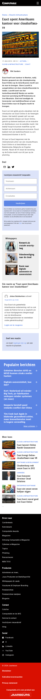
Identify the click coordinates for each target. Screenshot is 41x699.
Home (4, 15)
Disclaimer (6, 671)
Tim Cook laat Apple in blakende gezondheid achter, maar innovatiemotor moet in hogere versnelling (18, 418)
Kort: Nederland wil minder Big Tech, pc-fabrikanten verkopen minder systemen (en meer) (18, 395)
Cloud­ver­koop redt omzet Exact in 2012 (26, 467)
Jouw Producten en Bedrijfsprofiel (16, 577)
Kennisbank (7, 527)
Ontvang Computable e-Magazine (16, 540)
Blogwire (5, 599)
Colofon (5, 609)
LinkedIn (8, 646)
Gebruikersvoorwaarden (12, 677)
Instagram (9, 655)
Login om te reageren (13, 325)
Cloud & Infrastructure (18, 15)
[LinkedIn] (9, 167)
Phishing (5, 553)
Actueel (23, 61)
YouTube (9, 651)
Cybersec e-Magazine (11, 544)
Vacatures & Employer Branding (15, 585)
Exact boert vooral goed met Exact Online (27, 500)
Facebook (9, 638)
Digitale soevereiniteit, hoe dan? (17, 383)
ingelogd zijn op (19, 343)
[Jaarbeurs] (20, 694)
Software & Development (28, 462)
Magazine (6, 536)
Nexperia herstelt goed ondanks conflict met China (18, 406)
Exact (28, 64)
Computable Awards (10, 531)
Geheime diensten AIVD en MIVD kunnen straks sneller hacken (18, 373)
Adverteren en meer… (10, 572)
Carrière (20, 473)
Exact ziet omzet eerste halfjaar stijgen (27, 490)
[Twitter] (13, 167)
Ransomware (7, 557)
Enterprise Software (26, 485)
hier (20, 223)
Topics (5, 549)
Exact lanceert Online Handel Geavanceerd (26, 446)
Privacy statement (9, 683)
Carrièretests (7, 523)
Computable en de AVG (11, 614)
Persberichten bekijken (11, 594)
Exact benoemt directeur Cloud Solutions (24, 478)
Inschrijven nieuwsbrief (11, 622)
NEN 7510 (6, 562)
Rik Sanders (15, 71)
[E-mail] (4, 167)
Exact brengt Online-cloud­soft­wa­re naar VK (27, 456)
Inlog (4, 627)
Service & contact (9, 618)
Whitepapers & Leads (11, 581)
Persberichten (7, 590)
